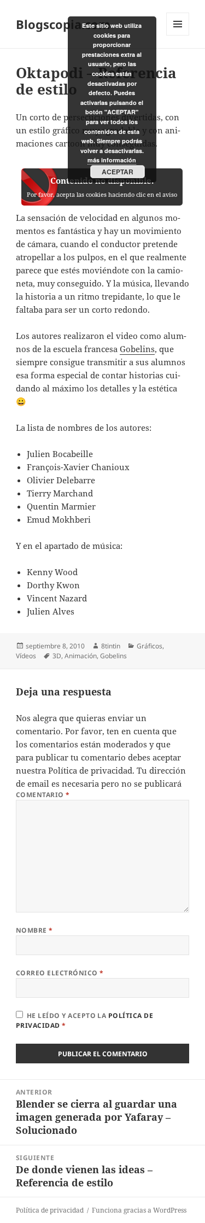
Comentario (43, 794)
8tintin (110, 646)
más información (111, 160)
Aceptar (117, 172)
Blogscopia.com (63, 24)
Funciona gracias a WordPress (139, 1210)
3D (56, 655)
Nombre (34, 930)
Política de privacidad (90, 770)
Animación (81, 655)
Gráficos (149, 646)
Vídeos (26, 655)
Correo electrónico (60, 973)
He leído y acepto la (84, 1020)
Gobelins (137, 348)
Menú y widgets (178, 35)
